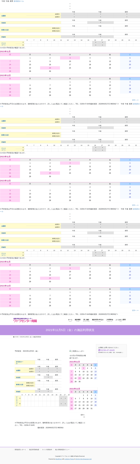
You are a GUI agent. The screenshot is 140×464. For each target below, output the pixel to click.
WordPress (59, 459)
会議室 (3, 16)
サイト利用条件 (47, 449)
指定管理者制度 (34, 449)
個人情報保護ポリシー (62, 449)
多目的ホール (19, 1)
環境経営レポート (20, 449)
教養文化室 (5, 30)
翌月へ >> (135, 100)
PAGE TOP (135, 448)
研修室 (3, 37)
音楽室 (3, 23)
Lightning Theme (69, 459)
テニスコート (3, 44)
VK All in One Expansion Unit (83, 459)
